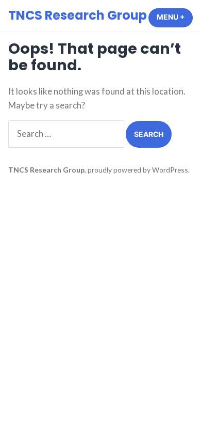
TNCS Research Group (77, 15)
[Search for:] (67, 134)
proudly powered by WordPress (138, 169)
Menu (175, 17)
